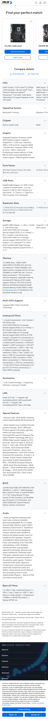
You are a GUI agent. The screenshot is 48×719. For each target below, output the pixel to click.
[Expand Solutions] (45, 667)
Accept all (35, 715)
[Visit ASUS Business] (8, 645)
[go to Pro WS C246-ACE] (17, 33)
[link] (18, 58)
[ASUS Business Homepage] (7, 2)
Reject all (13, 715)
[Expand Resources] (45, 673)
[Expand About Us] (45, 650)
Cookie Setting (24, 709)
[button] (36, 2)
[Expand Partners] (45, 655)
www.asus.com (11, 290)
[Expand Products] (45, 661)
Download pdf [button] (18, 74)
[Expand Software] (45, 679)
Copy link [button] (34, 74)
